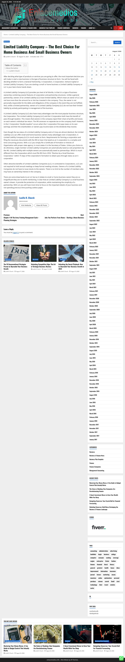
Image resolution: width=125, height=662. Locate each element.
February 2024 (93, 157)
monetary (93, 578)
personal (116, 578)
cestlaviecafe (93, 611)
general (92, 568)
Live (120, 28)
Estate (107, 561)
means (113, 575)
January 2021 (93, 295)
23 (119, 71)
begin (100, 554)
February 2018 (93, 417)
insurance (113, 571)
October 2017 (93, 432)
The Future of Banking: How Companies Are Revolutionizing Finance (102, 490)
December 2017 (94, 425)
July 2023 (92, 183)
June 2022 (92, 232)
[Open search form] (111, 28)
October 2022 (93, 217)
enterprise (100, 561)
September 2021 (94, 265)
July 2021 (92, 272)
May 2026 (92, 98)
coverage (116, 558)
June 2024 (92, 143)
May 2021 (92, 280)
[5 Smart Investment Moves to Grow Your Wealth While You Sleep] (77, 634)
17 (92, 71)
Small (112, 581)
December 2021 (94, 254)
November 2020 (94, 302)
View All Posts (41, 205)
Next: (64, 216)
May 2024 (92, 146)
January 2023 (93, 206)
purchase (93, 581)
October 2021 (93, 261)
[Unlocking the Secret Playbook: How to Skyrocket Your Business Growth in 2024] (71, 253)
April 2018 (92, 410)
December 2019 (94, 339)
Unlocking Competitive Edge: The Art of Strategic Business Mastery (43, 265)
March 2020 (93, 328)
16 (119, 67)
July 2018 (92, 399)
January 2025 (93, 120)
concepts (101, 558)
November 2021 (94, 258)
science (100, 581)
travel (106, 585)
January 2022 (93, 250)
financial (99, 564)
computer (93, 558)
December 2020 (94, 298)
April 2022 (92, 239)
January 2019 (93, 376)
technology (93, 585)
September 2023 (94, 176)
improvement (94, 571)
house (112, 568)
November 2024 (94, 128)
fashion (113, 561)
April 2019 (92, 365)
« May (91, 82)
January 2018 (93, 421)
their (100, 585)
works (92, 588)
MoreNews (64, 660)
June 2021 (92, 276)
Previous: (21, 217)
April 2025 (92, 117)
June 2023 (92, 187)
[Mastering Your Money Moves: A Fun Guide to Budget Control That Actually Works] (18, 634)
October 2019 (93, 343)
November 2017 (94, 428)
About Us (92, 28)
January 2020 (93, 335)
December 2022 (94, 209)
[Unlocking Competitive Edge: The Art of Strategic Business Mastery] (44, 253)
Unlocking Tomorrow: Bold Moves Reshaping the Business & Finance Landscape (103, 508)
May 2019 (92, 361)
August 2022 (93, 224)
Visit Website (26, 205)
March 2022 (92, 243)
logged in (16, 232)
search (107, 581)
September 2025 (94, 105)
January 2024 (93, 161)
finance (92, 564)
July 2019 (92, 354)
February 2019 (93, 373)
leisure (99, 575)
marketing (106, 575)
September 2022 (94, 220)
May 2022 (92, 235)
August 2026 (93, 94)
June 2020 (92, 317)
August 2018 (93, 395)
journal (92, 575)
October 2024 (93, 131)
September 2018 (94, 391)
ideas (118, 568)
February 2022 (93, 246)
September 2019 (94, 347)
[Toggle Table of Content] (24, 65)
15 (114, 67)
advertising (113, 551)
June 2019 (92, 358)
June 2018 (92, 402)
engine (92, 561)
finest (106, 564)
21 (110, 71)
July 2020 (92, 313)
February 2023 (93, 202)
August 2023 (93, 180)
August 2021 (93, 269)
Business (75, 28)
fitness (112, 564)
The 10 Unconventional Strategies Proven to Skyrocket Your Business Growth (15, 266)
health (106, 568)
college (113, 554)
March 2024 (92, 154)
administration (103, 551)
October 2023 (93, 172)
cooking (108, 558)
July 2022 (92, 228)
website (112, 585)
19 (101, 71)
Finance (83, 28)
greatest (99, 568)
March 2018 (92, 413)
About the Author (12, 68)
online (100, 578)
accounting (93, 551)
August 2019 (93, 350)
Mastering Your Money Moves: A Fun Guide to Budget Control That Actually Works (105, 484)
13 (105, 67)
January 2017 (93, 439)
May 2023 (92, 191)
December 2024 (94, 124)
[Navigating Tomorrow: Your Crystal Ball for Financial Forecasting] (107, 634)
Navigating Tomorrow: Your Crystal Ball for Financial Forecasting (106, 647)
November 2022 (94, 213)
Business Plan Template (47, 28)
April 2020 (92, 324)
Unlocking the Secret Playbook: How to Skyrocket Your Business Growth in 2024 (71, 266)
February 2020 (93, 332)
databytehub (93, 613)
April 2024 (92, 150)
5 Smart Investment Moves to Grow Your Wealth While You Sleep (76, 647)
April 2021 (92, 284)
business (106, 554)
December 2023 (94, 165)
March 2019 (92, 369)
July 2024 (92, 139)
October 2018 (93, 387)
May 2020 (92, 321)
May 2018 (92, 406)
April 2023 (92, 195)
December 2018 (94, 380)
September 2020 (94, 310)
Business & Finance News (29, 28)
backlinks (93, 554)
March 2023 (92, 198)
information (104, 571)
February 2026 (93, 102)
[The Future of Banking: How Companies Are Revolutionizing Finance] (48, 634)
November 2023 (94, 168)
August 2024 (93, 135)
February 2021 (93, 291)
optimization (108, 578)
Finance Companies (63, 28)
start (118, 581)
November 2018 (94, 384)
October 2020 (93, 306)
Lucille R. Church (10, 56)
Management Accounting (10, 28)
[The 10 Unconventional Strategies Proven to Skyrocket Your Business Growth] (16, 253)
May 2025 (92, 113)
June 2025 (92, 109)
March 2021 (92, 287)
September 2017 (94, 436)
